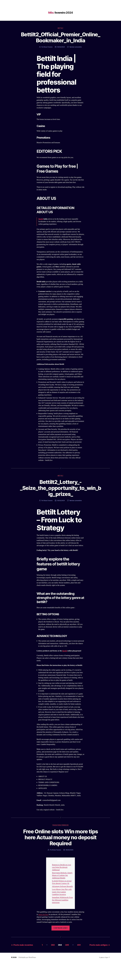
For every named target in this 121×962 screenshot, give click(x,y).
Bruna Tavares (48, 47)
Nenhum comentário (76, 47)
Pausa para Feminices (60, 825)
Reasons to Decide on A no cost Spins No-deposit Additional (61, 867)
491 (79, 945)
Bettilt (60, 28)
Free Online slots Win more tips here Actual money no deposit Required (60, 837)
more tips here (43, 914)
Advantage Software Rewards (62, 886)
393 (53, 945)
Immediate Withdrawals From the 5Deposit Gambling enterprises (62, 900)
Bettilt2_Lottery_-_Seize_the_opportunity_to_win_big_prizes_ (60, 488)
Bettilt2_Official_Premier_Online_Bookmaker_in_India (60, 37)
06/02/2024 (61, 47)
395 (67, 945)
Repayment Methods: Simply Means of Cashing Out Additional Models (62, 875)
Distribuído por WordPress (27, 957)
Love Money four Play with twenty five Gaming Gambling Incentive (62, 892)
